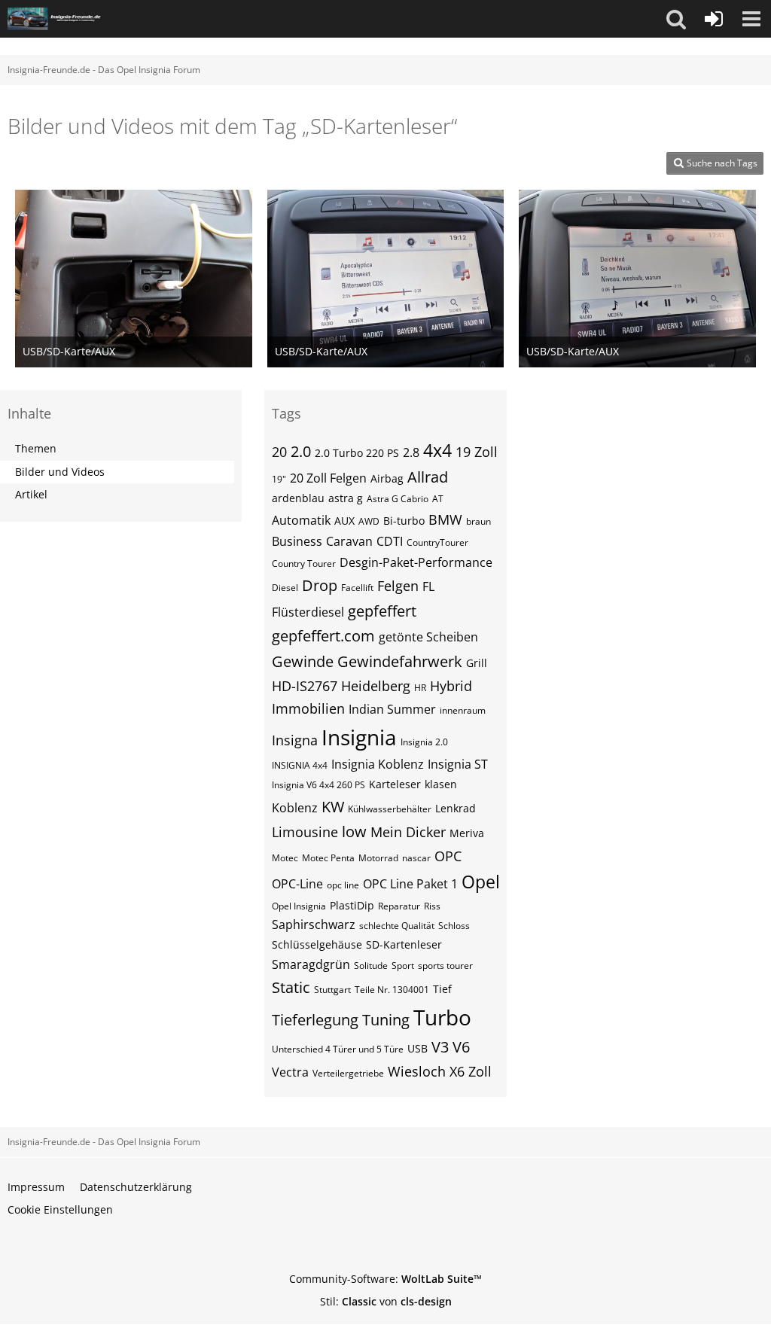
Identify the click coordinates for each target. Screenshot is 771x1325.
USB (417, 1048)
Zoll (480, 1071)
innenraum (463, 710)
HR (420, 687)
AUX (344, 520)
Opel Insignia (299, 906)
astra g (345, 498)
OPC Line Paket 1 (410, 884)
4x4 (437, 450)
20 (279, 452)
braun (478, 521)
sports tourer (445, 965)
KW (333, 807)
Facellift (357, 587)
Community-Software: (385, 1279)
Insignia (359, 737)
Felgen (398, 586)
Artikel (31, 494)
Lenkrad (455, 808)
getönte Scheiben (428, 637)
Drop (319, 585)
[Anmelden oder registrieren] (714, 19)
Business (297, 541)
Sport (403, 965)
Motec (285, 857)
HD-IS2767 (304, 686)
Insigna (295, 740)
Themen (35, 448)
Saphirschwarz (313, 924)
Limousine (305, 832)
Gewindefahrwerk (399, 661)
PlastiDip (352, 905)
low (354, 831)
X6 (457, 1071)
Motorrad (378, 857)
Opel (481, 882)
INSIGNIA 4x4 (300, 765)
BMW (445, 519)
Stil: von (386, 1301)
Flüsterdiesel (308, 612)
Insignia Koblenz (377, 764)
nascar (416, 857)
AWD (368, 521)
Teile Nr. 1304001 (392, 989)
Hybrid (451, 686)
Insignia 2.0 (424, 742)
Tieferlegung (315, 1020)
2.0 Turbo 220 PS (357, 453)
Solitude (371, 965)
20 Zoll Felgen (328, 478)
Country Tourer (304, 563)
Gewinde (303, 661)
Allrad (427, 477)
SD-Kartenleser (404, 944)
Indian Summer (392, 709)
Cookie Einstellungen (60, 1209)
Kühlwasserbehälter (389, 809)
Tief (442, 989)
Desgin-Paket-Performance (416, 562)
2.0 (301, 451)
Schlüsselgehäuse (317, 944)
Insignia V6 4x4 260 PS (318, 784)
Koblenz (295, 808)
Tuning (386, 1020)
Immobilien (308, 708)
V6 (461, 1047)
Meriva (466, 833)
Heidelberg (375, 686)
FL (428, 586)
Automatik (301, 520)
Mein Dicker (408, 832)
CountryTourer (437, 542)
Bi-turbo (404, 520)
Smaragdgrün (311, 964)
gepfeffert (382, 611)
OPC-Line (297, 884)
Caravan (349, 541)
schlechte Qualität (396, 925)
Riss (432, 906)
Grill (476, 663)
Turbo (442, 1017)
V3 (440, 1047)
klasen (441, 784)
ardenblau (298, 498)
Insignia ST (458, 764)
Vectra (290, 1072)
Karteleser (395, 784)
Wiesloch (417, 1071)
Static (291, 987)
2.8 (411, 452)
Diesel (285, 587)
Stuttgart (332, 989)
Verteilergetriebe (348, 1073)
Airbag (387, 478)
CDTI (389, 541)
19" (279, 479)
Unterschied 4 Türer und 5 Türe (338, 1049)
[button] (676, 19)
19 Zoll (477, 452)
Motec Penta (328, 857)
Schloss (454, 925)
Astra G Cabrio (397, 498)
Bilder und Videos (60, 472)
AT (437, 498)
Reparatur (399, 906)
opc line (343, 885)
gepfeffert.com (323, 636)
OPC (448, 856)
